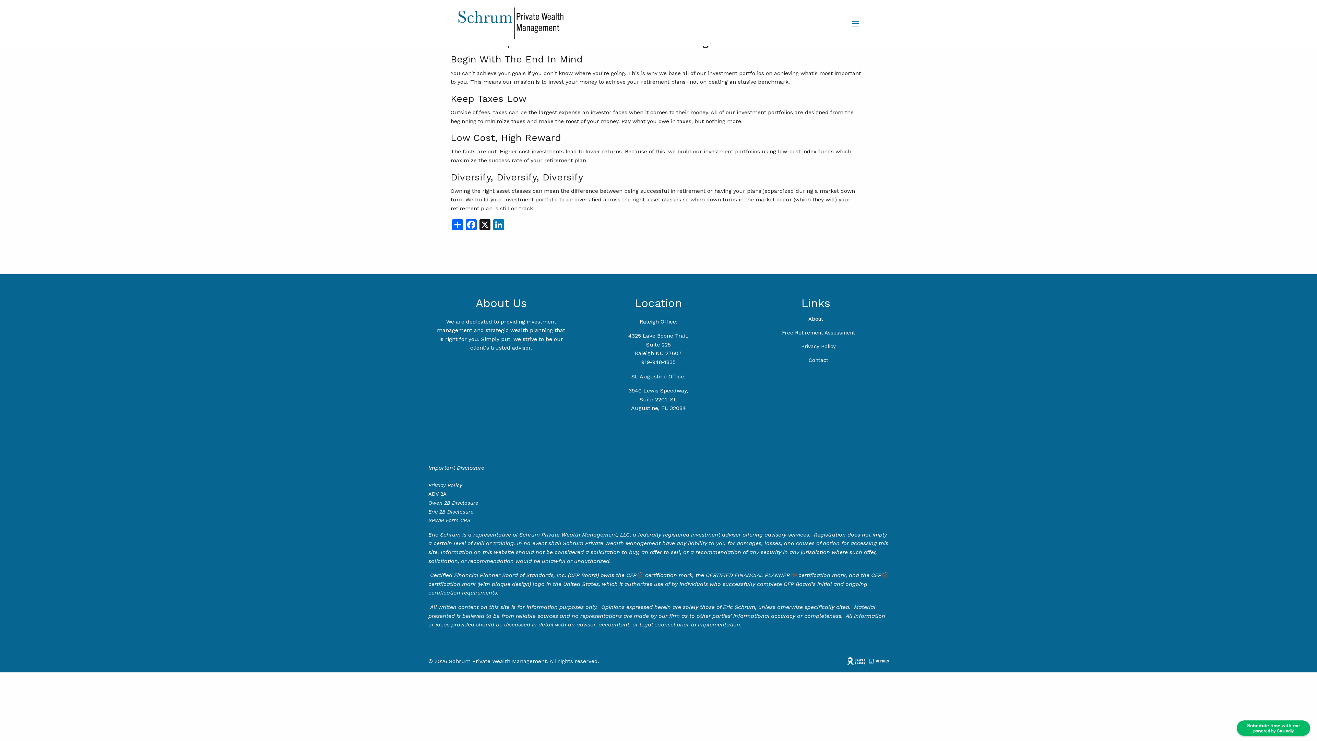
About (815, 319)
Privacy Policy (818, 346)
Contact (818, 360)
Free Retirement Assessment (818, 333)
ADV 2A (437, 494)
